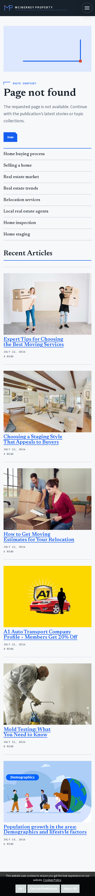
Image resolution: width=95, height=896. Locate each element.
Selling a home (18, 166)
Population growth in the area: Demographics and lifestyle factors (45, 830)
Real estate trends (21, 188)
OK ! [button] (21, 889)
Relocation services (22, 200)
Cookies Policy (52, 880)
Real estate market (21, 177)
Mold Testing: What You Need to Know (27, 732)
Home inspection (20, 223)
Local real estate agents (26, 211)
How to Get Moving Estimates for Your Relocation (39, 537)
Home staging (17, 234)
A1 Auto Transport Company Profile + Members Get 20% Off (40, 635)
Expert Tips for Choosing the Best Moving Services (34, 342)
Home (10, 137)
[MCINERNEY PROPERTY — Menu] (87, 8)
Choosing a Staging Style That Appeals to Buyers (33, 440)
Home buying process (24, 154)
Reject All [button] (70, 889)
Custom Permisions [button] (43, 889)
